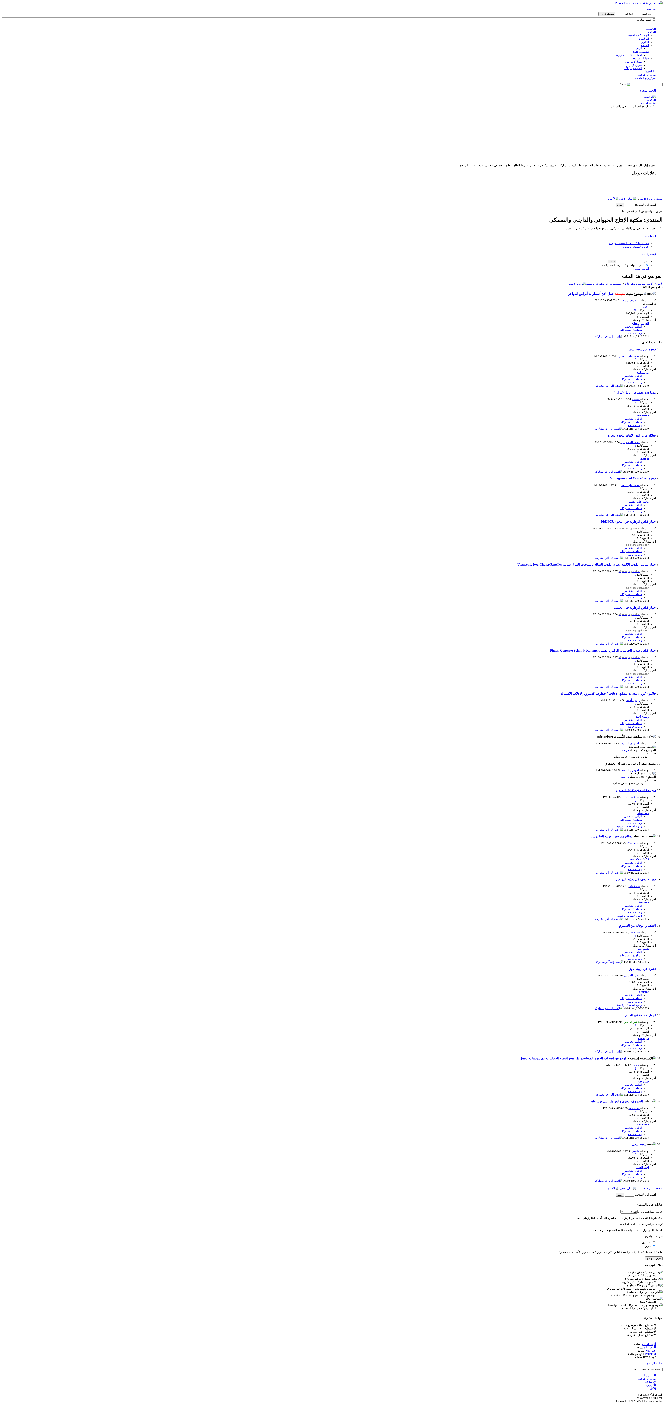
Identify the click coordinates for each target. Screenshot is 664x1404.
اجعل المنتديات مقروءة (629, 55)
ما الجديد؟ (650, 71)
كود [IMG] (650, 1350)
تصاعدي (647, 1242)
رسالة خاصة (635, 333)
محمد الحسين (632, 975)
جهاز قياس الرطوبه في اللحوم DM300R (628, 521)
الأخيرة (622, 198)
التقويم (645, 41)
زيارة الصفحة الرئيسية (629, 826)
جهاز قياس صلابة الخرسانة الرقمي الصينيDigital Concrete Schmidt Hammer (603, 650)
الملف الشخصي (633, 326)
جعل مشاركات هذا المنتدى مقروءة (629, 243)
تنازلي (648, 1245)
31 (635, 310)
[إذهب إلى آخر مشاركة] (608, 336)
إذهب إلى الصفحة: (645, 204)
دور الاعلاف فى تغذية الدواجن (636, 790)
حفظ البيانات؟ (643, 19)
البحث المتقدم (648, 90)
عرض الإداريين (633, 64)
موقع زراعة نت (647, 74)
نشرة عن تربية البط (642, 349)
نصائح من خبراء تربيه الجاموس (612, 836)
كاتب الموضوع (644, 283)
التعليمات (643, 38)
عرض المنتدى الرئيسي (636, 246)
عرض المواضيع (636, 265)
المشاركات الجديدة (638, 35)
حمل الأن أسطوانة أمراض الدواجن (591, 294)
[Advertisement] (559, 137)
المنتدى (651, 32)
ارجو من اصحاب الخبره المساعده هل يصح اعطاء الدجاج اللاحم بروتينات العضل (573, 1058)
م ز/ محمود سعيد (630, 300)
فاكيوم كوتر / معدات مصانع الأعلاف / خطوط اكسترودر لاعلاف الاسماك (608, 693)
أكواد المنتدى (648, 1344)
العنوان (659, 283)
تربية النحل (639, 1144)
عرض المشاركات (612, 265)
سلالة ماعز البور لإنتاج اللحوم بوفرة (632, 435)
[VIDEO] (650, 1354)
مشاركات (629, 283)
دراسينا (625, 750)
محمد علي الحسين (629, 356)
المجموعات (635, 48)
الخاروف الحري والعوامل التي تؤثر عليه (616, 1101)
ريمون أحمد (633, 700)
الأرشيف (651, 1385)
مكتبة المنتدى (648, 103)
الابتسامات (650, 1347)
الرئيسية (651, 28)
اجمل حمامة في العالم (640, 1015)
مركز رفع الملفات (645, 78)
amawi (636, 399)
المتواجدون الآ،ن (632, 68)
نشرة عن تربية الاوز (642, 969)
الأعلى (652, 1388)
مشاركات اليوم (633, 61)
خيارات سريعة (641, 58)
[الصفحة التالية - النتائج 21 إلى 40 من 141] (631, 198)
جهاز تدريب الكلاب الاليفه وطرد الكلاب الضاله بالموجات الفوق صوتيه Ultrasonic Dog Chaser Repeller (586, 564)
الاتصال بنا (650, 1375)
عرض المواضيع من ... (650, 1211)
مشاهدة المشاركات (631, 329)
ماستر (636, 1151)
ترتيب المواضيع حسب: (650, 1224)
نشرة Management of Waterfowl (633, 478)
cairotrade (634, 797)
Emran (636, 1065)
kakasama (634, 1108)
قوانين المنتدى (654, 1363)
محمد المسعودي (630, 442)
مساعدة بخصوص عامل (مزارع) (635, 392)
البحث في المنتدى (649, 254)
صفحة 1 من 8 (655, 198)
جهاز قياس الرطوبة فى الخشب (634, 607)
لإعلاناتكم (650, 1382)
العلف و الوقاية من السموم (637, 925)
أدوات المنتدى (650, 236)
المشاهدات (616, 283)
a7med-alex (633, 843)
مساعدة (651, 9)
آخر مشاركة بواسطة (597, 283)
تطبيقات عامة (641, 51)
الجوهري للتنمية (631, 743)
